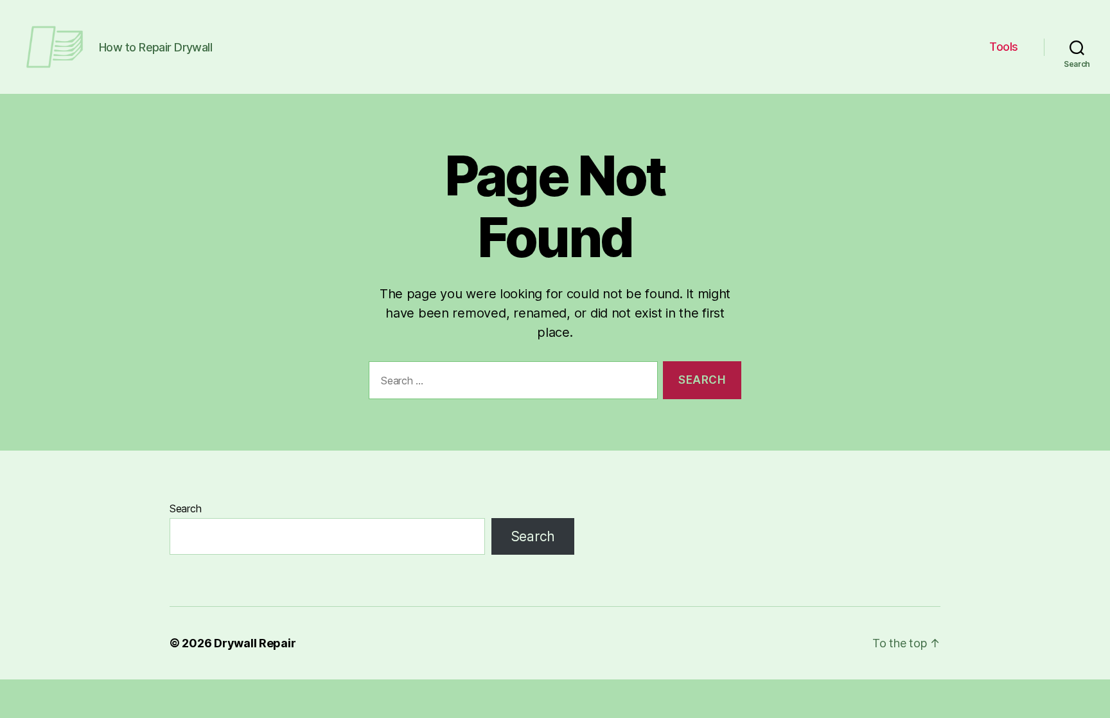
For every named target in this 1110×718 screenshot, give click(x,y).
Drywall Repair (254, 643)
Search (185, 508)
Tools (1003, 46)
